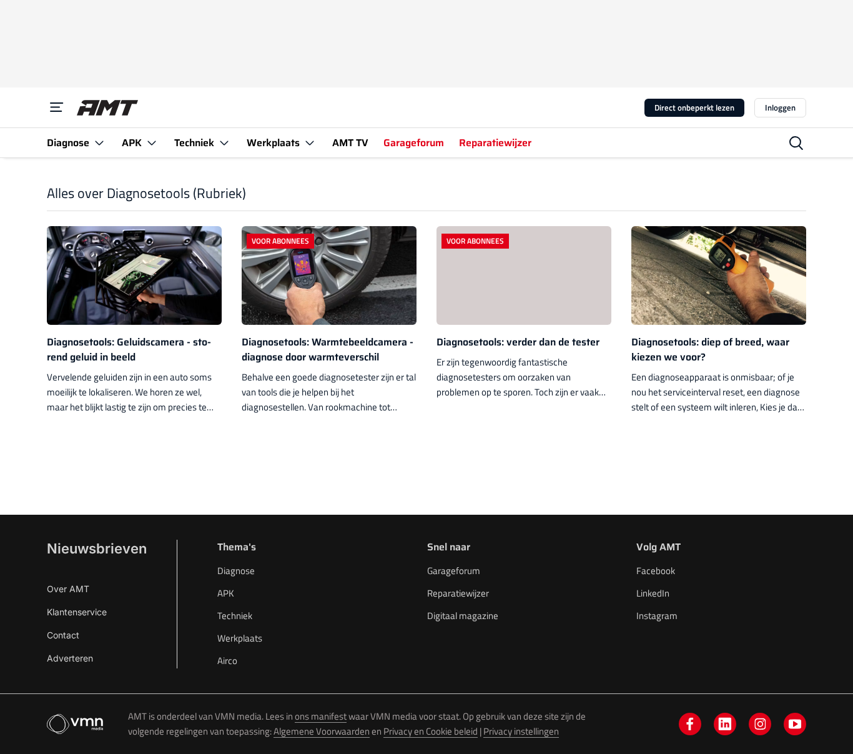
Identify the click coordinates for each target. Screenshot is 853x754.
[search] (796, 143)
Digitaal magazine (462, 615)
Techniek (234, 615)
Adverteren (70, 658)
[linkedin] (725, 724)
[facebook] (690, 724)
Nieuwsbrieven (97, 548)
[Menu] (57, 107)
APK (225, 593)
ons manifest (321, 716)
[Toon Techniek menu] (224, 142)
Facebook (655, 570)
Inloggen (780, 107)
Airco (227, 660)
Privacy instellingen (521, 731)
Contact (63, 635)
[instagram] (760, 724)
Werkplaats (239, 638)
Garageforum (453, 570)
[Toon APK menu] (151, 142)
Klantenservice (77, 612)
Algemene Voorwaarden (322, 731)
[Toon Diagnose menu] (99, 142)
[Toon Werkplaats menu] (309, 142)
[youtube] (795, 724)
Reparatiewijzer (458, 593)
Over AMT (68, 588)
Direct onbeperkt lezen (694, 107)
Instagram (657, 615)
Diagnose (236, 570)
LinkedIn (652, 593)
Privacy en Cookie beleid (430, 731)
